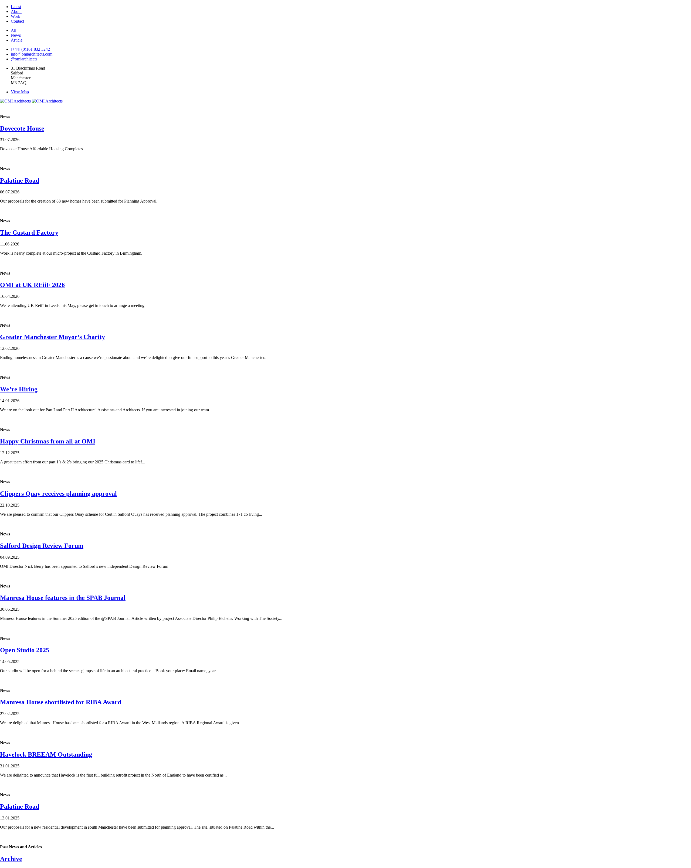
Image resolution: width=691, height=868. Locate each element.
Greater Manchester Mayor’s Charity (52, 336)
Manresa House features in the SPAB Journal (63, 597)
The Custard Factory (29, 232)
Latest (16, 6)
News (16, 35)
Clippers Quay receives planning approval (58, 493)
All (13, 30)
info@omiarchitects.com (31, 54)
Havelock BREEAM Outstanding (46, 754)
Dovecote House (22, 128)
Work (15, 16)
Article (16, 40)
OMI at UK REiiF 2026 (32, 284)
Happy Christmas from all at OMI (47, 441)
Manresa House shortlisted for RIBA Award (60, 702)
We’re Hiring (19, 389)
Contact (17, 21)
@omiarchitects (24, 59)
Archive (11, 858)
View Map (20, 92)
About (16, 11)
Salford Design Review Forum (41, 545)
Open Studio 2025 (24, 650)
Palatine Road (19, 180)
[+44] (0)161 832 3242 (30, 49)
